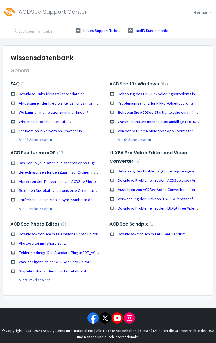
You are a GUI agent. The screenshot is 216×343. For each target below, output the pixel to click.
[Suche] (13, 31)
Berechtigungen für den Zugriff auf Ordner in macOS (62, 172)
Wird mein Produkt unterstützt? (45, 121)
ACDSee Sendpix (131, 224)
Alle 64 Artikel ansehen (134, 139)
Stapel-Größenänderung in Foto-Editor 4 (52, 271)
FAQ (18, 84)
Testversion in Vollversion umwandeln (50, 130)
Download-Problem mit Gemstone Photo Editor (58, 234)
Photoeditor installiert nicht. (42, 243)
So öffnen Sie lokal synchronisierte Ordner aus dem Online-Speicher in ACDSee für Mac (91, 190)
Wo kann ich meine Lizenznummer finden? (53, 112)
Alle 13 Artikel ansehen (35, 208)
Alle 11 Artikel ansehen (35, 139)
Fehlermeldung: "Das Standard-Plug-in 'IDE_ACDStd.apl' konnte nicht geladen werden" (90, 252)
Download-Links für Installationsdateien (52, 93)
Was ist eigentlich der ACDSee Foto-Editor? (55, 261)
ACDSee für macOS (36, 152)
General (20, 70)
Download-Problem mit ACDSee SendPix (151, 234)
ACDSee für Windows (137, 84)
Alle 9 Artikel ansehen (34, 280)
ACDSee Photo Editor (37, 224)
